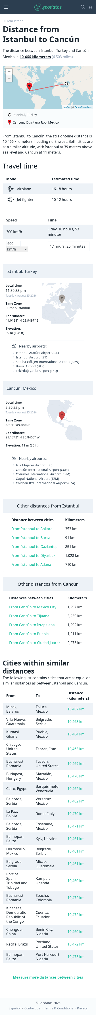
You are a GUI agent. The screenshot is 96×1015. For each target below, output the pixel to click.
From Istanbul (15, 21)
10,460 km (76, 880)
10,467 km (76, 709)
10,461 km (76, 838)
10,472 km (76, 897)
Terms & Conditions (58, 1008)
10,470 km (76, 776)
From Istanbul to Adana (31, 564)
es (90, 7)
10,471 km (76, 826)
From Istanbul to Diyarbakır (34, 555)
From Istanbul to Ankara (31, 528)
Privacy (82, 1008)
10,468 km (76, 721)
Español (15, 1008)
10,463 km (76, 748)
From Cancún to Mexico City (32, 606)
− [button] (9, 78)
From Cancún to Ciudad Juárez (34, 642)
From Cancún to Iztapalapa (32, 624)
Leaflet (66, 107)
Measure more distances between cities (48, 977)
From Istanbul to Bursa (30, 537)
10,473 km (76, 956)
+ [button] (9, 72)
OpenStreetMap (83, 107)
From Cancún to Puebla (29, 633)
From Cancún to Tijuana (29, 615)
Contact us (32, 1008)
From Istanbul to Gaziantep (34, 546)
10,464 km (76, 734)
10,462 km (76, 788)
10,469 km (76, 763)
